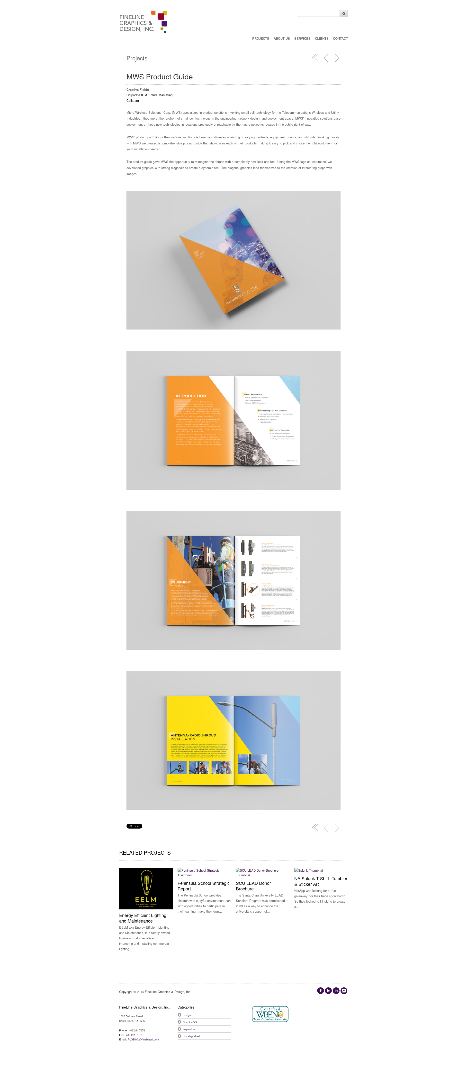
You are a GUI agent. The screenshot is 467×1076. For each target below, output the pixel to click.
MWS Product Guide (159, 76)
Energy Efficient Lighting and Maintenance (142, 918)
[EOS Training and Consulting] (326, 58)
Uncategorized (191, 1036)
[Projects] (315, 58)
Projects (136, 58)
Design (187, 1015)
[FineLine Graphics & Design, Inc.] (143, 28)
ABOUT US (282, 38)
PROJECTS (260, 38)
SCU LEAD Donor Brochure (253, 886)
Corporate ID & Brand (141, 95)
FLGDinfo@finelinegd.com (143, 1039)
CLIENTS (322, 38)
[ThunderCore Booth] (337, 58)
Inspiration (189, 1029)
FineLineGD (190, 1022)
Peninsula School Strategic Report (204, 886)
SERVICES (302, 38)
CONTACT (340, 38)
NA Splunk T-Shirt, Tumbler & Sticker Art (320, 881)
